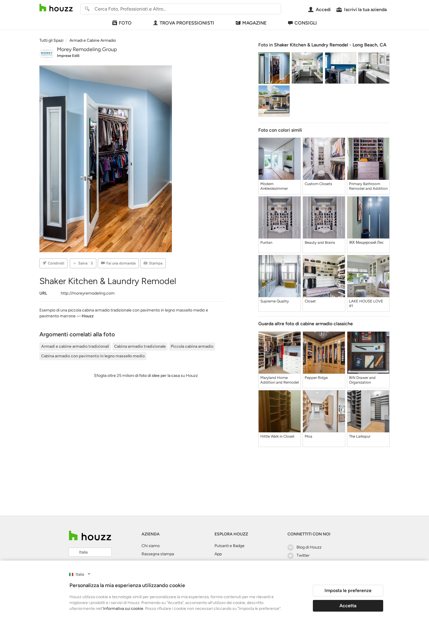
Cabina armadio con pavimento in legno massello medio (93, 356)
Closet (310, 301)
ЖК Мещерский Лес (366, 242)
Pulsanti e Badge (229, 545)
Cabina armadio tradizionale (140, 346)
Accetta (347, 605)
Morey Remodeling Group (87, 49)
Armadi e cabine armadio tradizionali (75, 346)
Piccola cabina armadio (192, 346)
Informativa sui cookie (123, 608)
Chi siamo (151, 545)
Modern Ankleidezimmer (274, 186)
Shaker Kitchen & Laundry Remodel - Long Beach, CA (330, 45)
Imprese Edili (68, 55)
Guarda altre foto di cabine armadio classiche (305, 323)
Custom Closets (318, 184)
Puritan (266, 242)
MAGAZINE (254, 23)
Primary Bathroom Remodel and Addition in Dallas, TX (368, 186)
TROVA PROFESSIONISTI (187, 23)
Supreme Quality (274, 301)
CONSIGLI (305, 23)
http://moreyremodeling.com (88, 293)
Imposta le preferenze (348, 590)
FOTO (125, 23)
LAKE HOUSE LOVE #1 (366, 303)
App (218, 553)
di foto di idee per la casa (157, 375)
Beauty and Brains (320, 242)
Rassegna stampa (158, 553)
